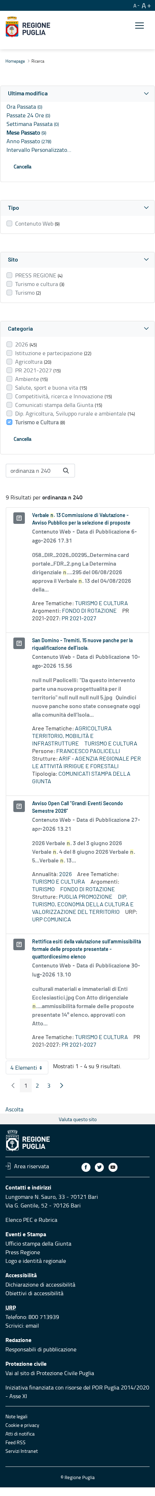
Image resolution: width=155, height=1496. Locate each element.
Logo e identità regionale (35, 1261)
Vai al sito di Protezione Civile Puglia (49, 1373)
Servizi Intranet (21, 1450)
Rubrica (48, 1220)
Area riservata (31, 1166)
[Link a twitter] (99, 1167)
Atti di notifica (20, 1433)
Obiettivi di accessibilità (34, 1293)
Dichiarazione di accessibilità (40, 1284)
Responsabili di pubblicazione (40, 1349)
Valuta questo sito (78, 1119)
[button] (77, 93)
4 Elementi (29, 1069)
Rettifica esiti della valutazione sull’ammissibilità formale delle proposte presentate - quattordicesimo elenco (86, 949)
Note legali (16, 1416)
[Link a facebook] (85, 1167)
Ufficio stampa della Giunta (38, 1243)
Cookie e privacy (22, 1425)
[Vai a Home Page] (28, 27)
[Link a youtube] (113, 1167)
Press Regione (22, 1252)
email (32, 1325)
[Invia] (66, 470)
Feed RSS (15, 1442)
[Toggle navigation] (139, 26)
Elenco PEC (19, 1220)
